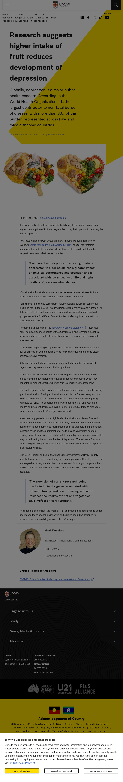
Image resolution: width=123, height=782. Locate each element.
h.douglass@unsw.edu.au (53, 218)
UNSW (5, 14)
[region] (61, 757)
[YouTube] (107, 17)
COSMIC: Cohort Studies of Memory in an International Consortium (57, 579)
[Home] (61, 5)
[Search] (116, 5)
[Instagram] (94, 17)
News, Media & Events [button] (27, 631)
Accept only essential (61, 771)
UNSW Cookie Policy (23, 763)
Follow (107, 13)
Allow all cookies (22, 771)
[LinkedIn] (83, 17)
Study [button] (14, 621)
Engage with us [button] (21, 611)
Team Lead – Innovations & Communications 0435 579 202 (69, 545)
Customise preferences (101, 771)
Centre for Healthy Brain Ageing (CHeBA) (50, 245)
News (21, 14)
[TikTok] (100, 17)
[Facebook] (88, 17)
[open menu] (7, 5)
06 (36, 14)
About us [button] (16, 641)
